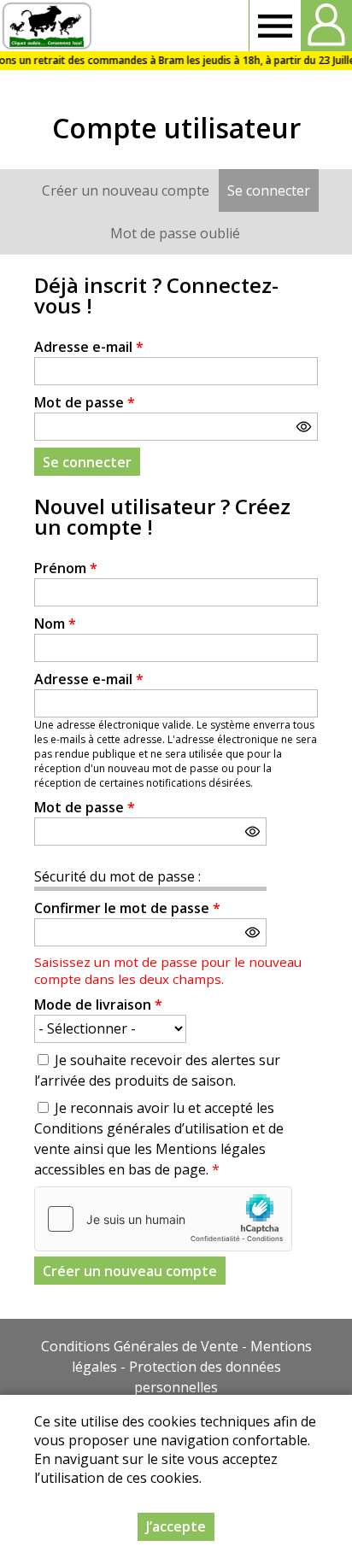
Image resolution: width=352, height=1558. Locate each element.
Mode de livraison (98, 1004)
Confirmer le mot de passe (127, 908)
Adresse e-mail (89, 346)
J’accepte (176, 1526)
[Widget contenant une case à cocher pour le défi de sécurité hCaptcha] (163, 1218)
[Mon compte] (326, 25)
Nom (55, 623)
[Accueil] (46, 25)
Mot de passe (84, 402)
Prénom (65, 568)
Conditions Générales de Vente (139, 1346)
